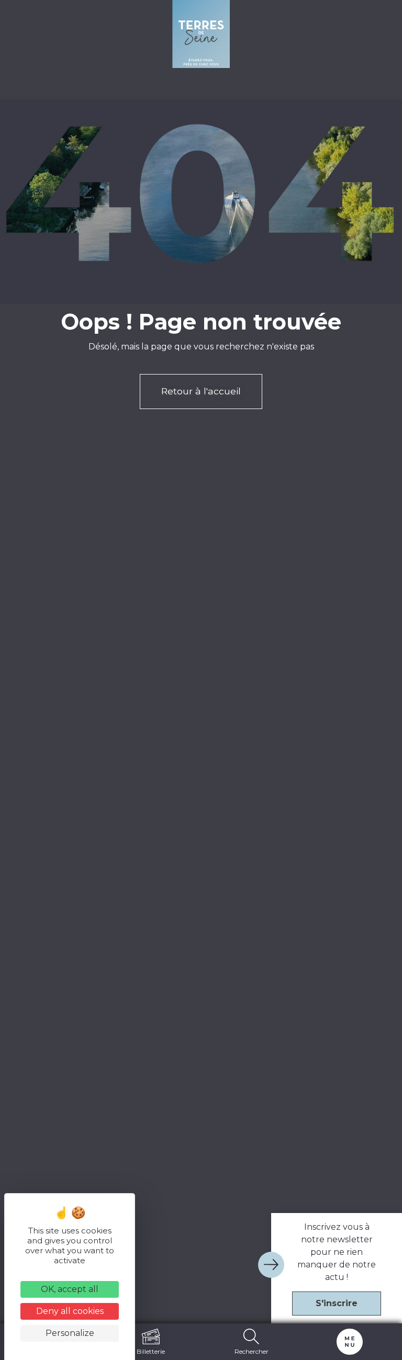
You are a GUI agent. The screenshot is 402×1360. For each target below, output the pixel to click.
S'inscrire (337, 1303)
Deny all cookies (70, 1311)
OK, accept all (69, 1289)
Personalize (70, 1333)
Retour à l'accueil (201, 391)
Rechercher (251, 1351)
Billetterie (151, 1351)
